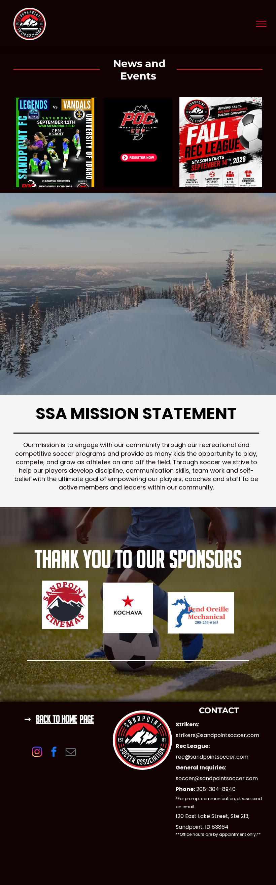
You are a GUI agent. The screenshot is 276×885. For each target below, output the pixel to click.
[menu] (261, 24)
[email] (70, 752)
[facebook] (54, 752)
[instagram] (37, 752)
